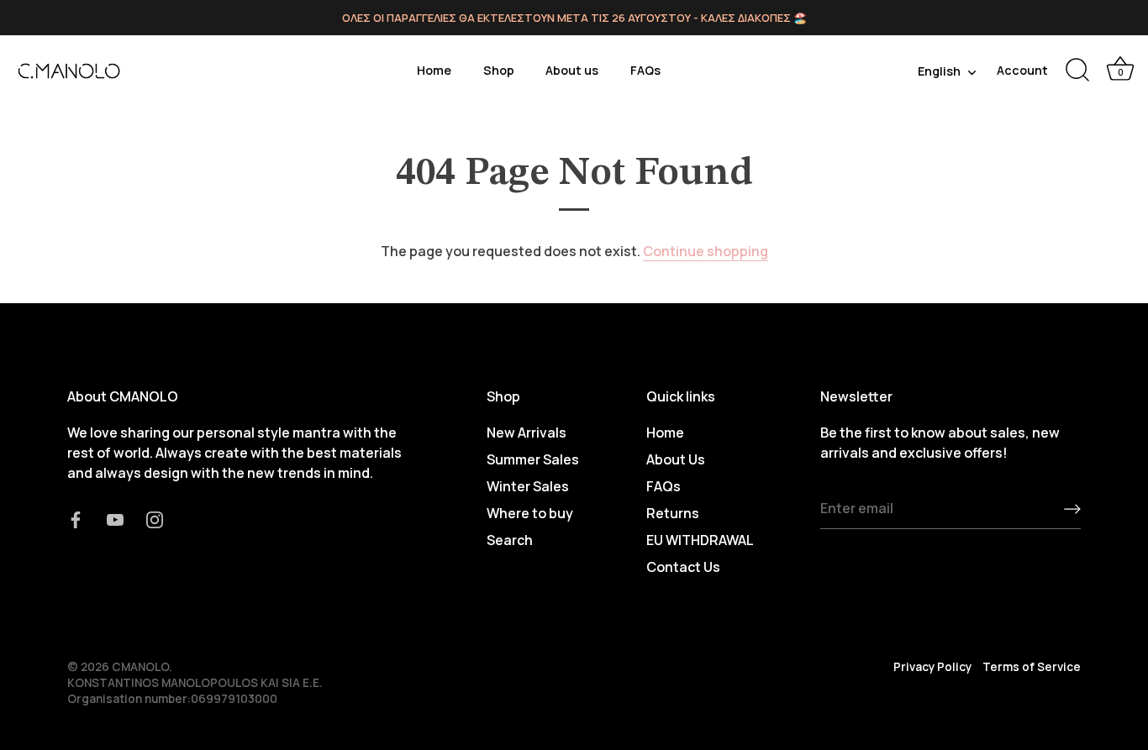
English (939, 71)
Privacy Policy (932, 666)
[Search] (1077, 70)
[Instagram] (154, 518)
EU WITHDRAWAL (700, 540)
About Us (675, 459)
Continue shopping (705, 251)
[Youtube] (115, 518)
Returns (672, 513)
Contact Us (683, 567)
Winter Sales (528, 486)
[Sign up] (1072, 509)
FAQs (645, 70)
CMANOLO (140, 666)
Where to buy (530, 513)
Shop (498, 70)
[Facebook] (75, 518)
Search (510, 540)
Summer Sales (533, 459)
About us (571, 70)
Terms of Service (1031, 666)
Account (1022, 70)
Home (434, 70)
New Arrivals (526, 432)
